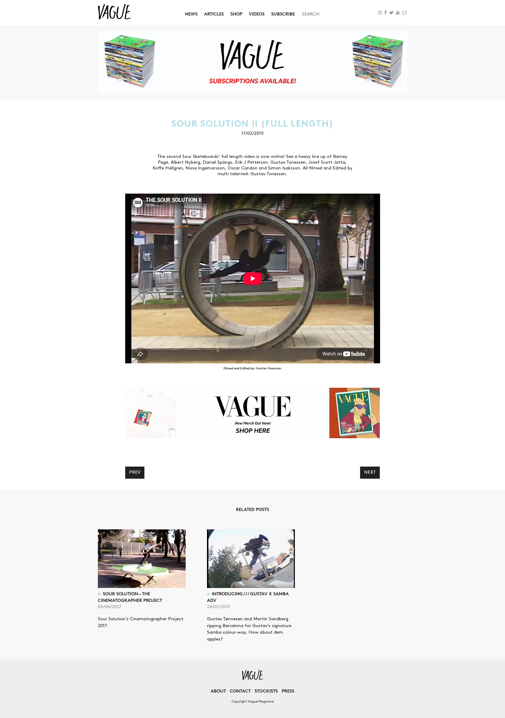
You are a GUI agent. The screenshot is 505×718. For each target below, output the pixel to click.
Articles (214, 14)
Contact (240, 691)
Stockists (266, 691)
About (218, 691)
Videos (257, 14)
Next (370, 472)
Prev (134, 472)
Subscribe (283, 14)
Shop (236, 14)
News (191, 14)
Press (288, 691)
